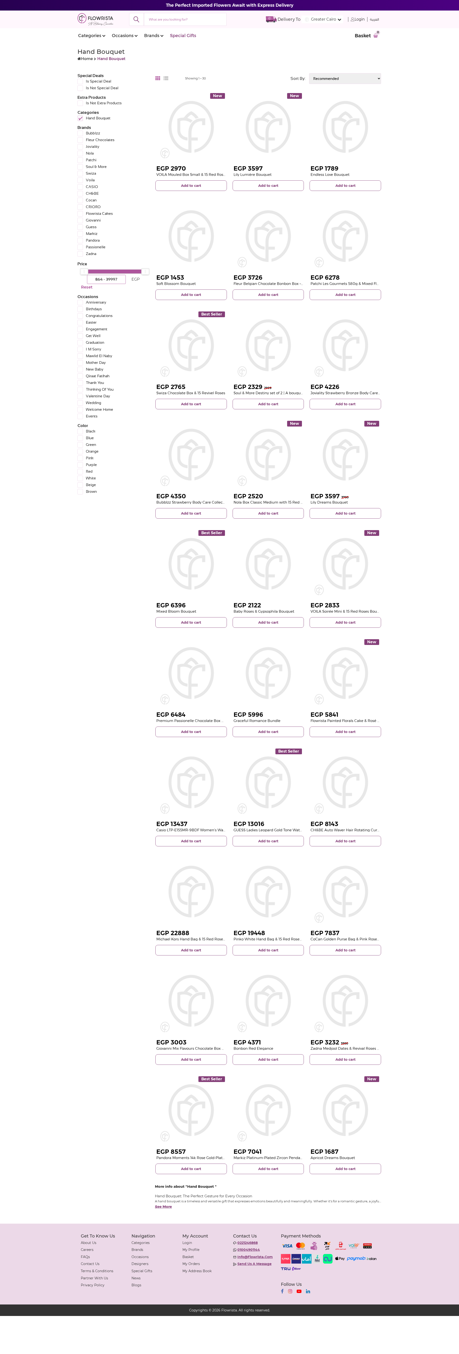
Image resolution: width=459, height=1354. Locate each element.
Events (92, 416)
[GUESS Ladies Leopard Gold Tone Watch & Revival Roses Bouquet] (268, 782)
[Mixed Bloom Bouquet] (191, 564)
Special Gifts (183, 35)
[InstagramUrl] (290, 1291)
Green (91, 445)
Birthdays (94, 309)
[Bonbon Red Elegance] (268, 1001)
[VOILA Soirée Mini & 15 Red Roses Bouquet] (345, 564)
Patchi (91, 160)
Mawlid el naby (99, 356)
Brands (151, 35)
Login (360, 19)
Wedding (93, 403)
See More (163, 1206)
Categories (89, 35)
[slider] (84, 271)
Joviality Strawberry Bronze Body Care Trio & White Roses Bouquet (369, 393)
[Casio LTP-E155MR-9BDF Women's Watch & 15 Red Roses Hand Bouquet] (191, 782)
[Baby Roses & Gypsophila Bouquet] (268, 564)
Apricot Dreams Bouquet (333, 1157)
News (136, 1278)
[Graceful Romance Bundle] (268, 673)
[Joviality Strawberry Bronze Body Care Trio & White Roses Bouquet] (345, 345)
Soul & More (96, 167)
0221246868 (247, 1243)
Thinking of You (100, 389)
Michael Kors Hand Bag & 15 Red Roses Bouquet (198, 939)
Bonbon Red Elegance (253, 1048)
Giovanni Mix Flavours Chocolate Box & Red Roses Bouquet (208, 1048)
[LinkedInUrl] (308, 1291)
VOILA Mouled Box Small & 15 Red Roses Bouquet (200, 174)
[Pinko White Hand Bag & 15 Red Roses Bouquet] (268, 891)
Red (89, 471)
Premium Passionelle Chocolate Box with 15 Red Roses (204, 720)
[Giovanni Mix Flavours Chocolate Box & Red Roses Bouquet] (191, 1001)
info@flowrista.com (255, 1257)
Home (87, 58)
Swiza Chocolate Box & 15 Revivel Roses (190, 393)
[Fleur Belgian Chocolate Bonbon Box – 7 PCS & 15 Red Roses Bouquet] (268, 236)
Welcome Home (99, 409)
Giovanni (93, 220)
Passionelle (95, 247)
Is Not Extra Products (104, 103)
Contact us (90, 1264)
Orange (92, 451)
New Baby (94, 369)
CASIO (92, 187)
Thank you (95, 383)
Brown (91, 491)
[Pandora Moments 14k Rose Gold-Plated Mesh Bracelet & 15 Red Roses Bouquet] (191, 1110)
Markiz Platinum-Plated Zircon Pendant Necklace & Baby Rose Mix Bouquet (301, 1157)
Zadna (91, 254)
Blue (90, 438)
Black (90, 431)
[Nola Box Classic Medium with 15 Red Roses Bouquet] (268, 454)
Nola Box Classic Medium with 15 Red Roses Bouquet (280, 502)
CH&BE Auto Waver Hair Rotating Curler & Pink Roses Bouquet (366, 830)
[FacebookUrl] (282, 1291)
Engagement (96, 329)
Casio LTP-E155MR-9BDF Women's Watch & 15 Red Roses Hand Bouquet (219, 830)
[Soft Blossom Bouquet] (191, 236)
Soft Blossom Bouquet (176, 283)
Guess (91, 227)
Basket (188, 1257)
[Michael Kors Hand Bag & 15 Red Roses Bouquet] (191, 891)
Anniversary (96, 302)
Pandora (93, 240)
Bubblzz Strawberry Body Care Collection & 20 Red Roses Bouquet (215, 502)
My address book (197, 1271)
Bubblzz (93, 133)
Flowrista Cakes (99, 213)
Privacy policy (92, 1285)
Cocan (91, 200)
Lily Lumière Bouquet (253, 174)
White (91, 478)
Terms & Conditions (97, 1271)
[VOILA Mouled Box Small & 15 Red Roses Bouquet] (191, 127)
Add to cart (191, 185)
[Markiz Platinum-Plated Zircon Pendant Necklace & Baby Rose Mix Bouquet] (268, 1110)
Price (82, 263)
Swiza (91, 173)
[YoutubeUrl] (299, 1291)
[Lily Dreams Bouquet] (345, 454)
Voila (90, 180)
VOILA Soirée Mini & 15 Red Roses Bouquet (348, 611)
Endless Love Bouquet (330, 174)
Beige (91, 485)
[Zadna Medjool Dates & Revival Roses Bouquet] (345, 1001)
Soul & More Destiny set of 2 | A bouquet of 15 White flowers (286, 393)
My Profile (190, 1250)
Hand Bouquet (98, 118)
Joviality (92, 146)
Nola (90, 153)
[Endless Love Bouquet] (345, 127)
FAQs (85, 1257)
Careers (87, 1250)
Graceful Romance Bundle (257, 720)
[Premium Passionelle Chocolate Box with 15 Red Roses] (191, 673)
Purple (91, 465)
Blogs (136, 1285)
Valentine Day (98, 396)
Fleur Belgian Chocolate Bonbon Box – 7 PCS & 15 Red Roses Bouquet (294, 283)
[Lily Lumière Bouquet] (268, 127)
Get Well (93, 336)
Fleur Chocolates (100, 140)
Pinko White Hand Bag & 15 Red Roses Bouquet (276, 939)
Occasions (122, 35)
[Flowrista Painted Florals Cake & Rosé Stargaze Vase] (345, 673)
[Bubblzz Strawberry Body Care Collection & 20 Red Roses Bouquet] (191, 454)
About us (88, 1243)
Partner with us (94, 1278)
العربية (374, 19)
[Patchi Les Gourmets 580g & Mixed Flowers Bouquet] (345, 236)
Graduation (95, 342)
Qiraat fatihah (97, 376)
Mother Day (96, 363)
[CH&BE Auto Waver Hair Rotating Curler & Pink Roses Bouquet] (345, 782)
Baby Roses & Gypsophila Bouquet (264, 611)
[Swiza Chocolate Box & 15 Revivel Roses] (191, 345)
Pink (89, 458)
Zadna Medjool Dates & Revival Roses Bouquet (352, 1048)
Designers (139, 1264)
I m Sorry (93, 349)
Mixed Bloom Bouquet (176, 611)
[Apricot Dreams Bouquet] (345, 1110)
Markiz (92, 234)
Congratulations (99, 316)
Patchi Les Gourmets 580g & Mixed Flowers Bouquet (357, 283)
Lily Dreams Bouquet (329, 502)
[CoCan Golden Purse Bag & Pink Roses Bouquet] (345, 891)
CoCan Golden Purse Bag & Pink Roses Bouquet (353, 939)
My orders (191, 1264)
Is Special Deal (98, 81)
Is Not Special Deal (102, 88)
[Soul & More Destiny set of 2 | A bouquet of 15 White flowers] (268, 345)
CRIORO (93, 207)
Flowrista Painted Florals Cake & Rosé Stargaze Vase (356, 720)
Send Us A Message (254, 1264)
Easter (91, 322)
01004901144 (248, 1250)
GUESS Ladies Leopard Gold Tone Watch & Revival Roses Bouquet (291, 830)
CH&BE (92, 193)
